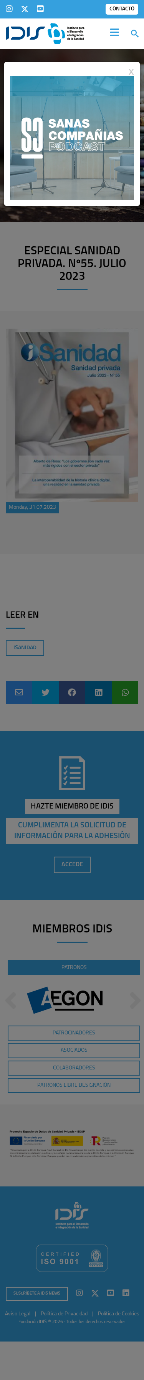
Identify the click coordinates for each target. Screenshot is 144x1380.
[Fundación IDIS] (45, 33)
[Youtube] (40, 8)
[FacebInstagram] (9, 8)
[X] (24, 8)
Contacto (121, 9)
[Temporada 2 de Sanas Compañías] (72, 137)
